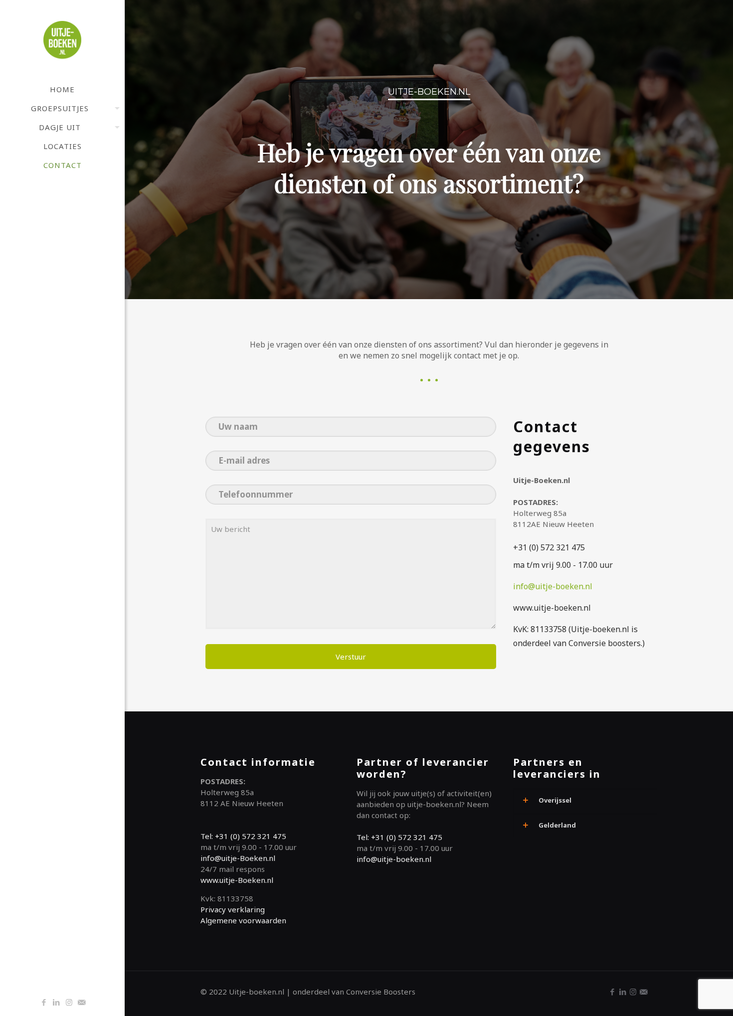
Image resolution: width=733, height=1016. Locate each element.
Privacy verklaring (232, 909)
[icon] (81, 1002)
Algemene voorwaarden (243, 920)
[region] (429, 149)
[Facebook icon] (44, 1002)
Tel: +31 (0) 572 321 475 (243, 836)
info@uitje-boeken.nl (552, 586)
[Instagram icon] (69, 1002)
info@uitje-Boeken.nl (237, 858)
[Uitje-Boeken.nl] (62, 39)
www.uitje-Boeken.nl (236, 880)
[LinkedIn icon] (56, 1002)
